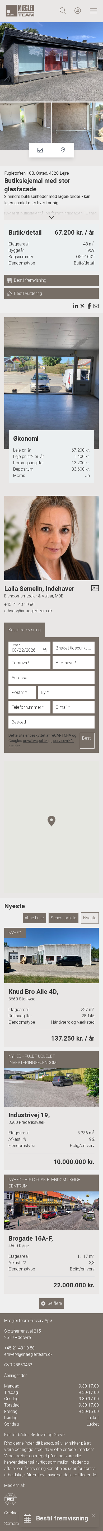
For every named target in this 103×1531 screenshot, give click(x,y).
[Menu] (92, 10)
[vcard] (95, 591)
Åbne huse (34, 917)
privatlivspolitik (35, 741)
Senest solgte (63, 917)
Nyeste (89, 917)
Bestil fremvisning (24, 629)
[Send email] (96, 306)
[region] (51, 827)
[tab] (24, 630)
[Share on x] (82, 306)
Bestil (87, 738)
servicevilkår (63, 741)
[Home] (28, 10)
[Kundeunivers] (77, 10)
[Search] (63, 10)
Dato (16, 645)
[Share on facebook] (89, 306)
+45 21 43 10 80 (19, 604)
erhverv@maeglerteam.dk (28, 610)
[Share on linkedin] (75, 306)
